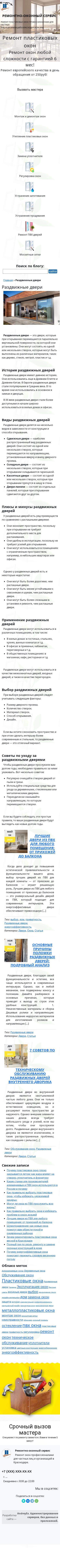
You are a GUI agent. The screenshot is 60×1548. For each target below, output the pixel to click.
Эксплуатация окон (32, 1286)
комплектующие (27, 1302)
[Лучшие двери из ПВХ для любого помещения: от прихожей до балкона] (16, 841)
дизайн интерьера (11, 1297)
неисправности (12, 1320)
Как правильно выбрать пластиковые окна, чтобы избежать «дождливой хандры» (29, 1196)
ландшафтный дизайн (11, 1306)
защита (6, 1301)
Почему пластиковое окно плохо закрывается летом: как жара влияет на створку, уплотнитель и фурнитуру (30, 1174)
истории (16, 1301)
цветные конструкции (27, 1348)
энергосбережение (48, 1348)
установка (9, 1348)
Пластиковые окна (22, 1281)
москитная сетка (29, 1315)
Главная (8, 280)
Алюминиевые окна (12, 1270)
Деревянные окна (34, 1270)
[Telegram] (32, 1501)
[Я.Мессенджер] (23, 1501)
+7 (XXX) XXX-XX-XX (17, 1471)
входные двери (17, 1292)
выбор (14, 919)
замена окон (38, 1297)
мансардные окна (27, 1306)
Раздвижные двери (15, 923)
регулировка (32, 1332)
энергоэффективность (18, 927)
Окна (30, 930)
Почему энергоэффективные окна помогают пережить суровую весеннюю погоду (31, 1255)
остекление (12, 1325)
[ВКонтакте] (28, 1501)
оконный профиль (40, 1320)
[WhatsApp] (36, 1501)
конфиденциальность (43, 1302)
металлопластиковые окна (28, 1310)
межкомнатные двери (44, 1306)
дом (22, 919)
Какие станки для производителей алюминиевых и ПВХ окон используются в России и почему (32, 1185)
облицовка (28, 1320)
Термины (12, 1287)
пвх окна (31, 1325)
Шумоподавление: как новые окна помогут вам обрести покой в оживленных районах (27, 1229)
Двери (22, 930)
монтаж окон (11, 1315)
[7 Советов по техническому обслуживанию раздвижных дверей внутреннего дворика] (16, 1055)
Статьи (39, 930)
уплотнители (39, 1343)
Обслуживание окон (22, 1149)
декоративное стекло (47, 1292)
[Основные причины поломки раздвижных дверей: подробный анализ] (16, 950)
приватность (33, 919)
